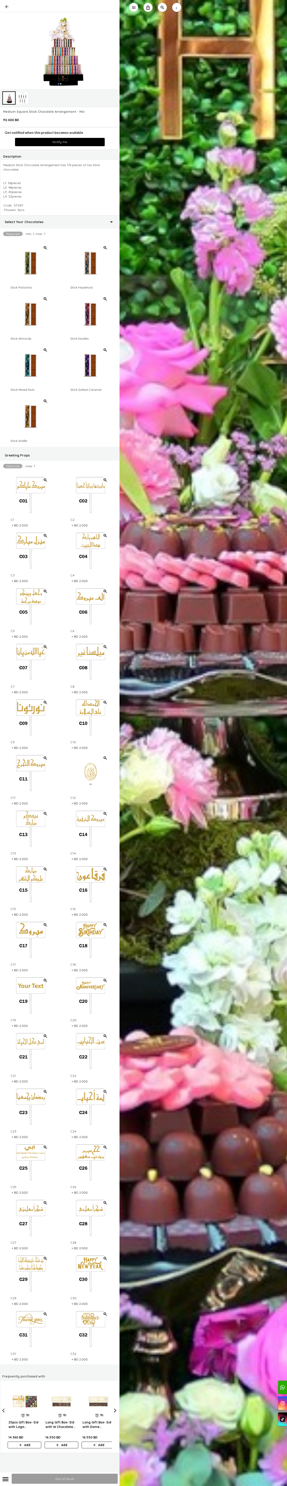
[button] (60, 221)
